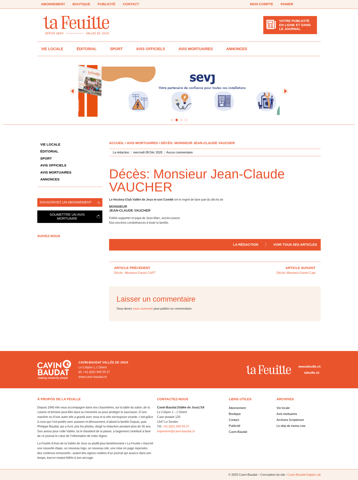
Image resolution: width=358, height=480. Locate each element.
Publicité (106, 4)
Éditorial (87, 49)
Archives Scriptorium (290, 419)
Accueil (116, 143)
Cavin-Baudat (238, 431)
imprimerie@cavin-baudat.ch (176, 431)
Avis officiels (150, 49)
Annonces (236, 49)
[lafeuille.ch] (300, 373)
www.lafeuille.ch (309, 366)
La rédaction (245, 244)
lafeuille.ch (311, 372)
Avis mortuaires (195, 49)
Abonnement (53, 4)
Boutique (81, 4)
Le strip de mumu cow (291, 425)
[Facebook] (304, 4)
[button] (72, 91)
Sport (116, 49)
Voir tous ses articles (295, 244)
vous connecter (143, 308)
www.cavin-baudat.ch (92, 376)
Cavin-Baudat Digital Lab (304, 474)
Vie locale (52, 49)
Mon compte (261, 4)
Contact (131, 4)
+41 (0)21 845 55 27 (176, 426)
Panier (287, 4)
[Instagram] (314, 4)
